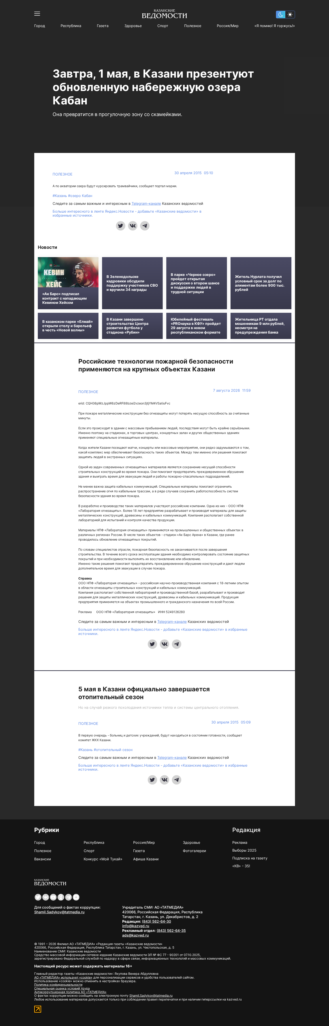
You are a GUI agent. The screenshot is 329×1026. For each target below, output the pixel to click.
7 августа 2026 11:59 (232, 390)
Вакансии (42, 859)
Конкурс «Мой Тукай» (103, 859)
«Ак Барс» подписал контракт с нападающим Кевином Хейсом (64, 298)
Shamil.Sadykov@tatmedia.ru (59, 912)
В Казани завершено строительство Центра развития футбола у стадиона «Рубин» (127, 325)
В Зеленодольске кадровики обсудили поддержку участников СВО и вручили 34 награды (132, 283)
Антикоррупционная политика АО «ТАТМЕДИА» (70, 992)
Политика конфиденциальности (58, 984)
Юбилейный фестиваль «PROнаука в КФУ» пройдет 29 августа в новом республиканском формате (196, 325)
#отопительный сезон (113, 749)
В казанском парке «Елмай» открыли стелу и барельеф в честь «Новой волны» (67, 325)
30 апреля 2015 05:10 (193, 173)
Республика (71, 26)
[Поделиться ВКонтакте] (132, 226)
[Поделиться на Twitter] (120, 226)
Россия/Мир (228, 26)
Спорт (162, 26)
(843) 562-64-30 (156, 921)
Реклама (239, 842)
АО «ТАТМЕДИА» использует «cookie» (63, 977)
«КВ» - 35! (241, 866)
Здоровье (133, 26)
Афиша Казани (146, 859)
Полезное (192, 26)
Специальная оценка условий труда (62, 988)
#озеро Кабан (80, 195)
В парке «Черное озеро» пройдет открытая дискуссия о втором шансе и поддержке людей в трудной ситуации (195, 283)
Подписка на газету (249, 858)
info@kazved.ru (135, 926)
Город (39, 26)
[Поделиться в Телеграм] (145, 226)
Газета (103, 26)
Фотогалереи (194, 850)
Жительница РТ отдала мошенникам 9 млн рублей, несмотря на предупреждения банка (259, 325)
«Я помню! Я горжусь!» (274, 26)
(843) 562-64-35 (171, 930)
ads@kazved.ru (135, 935)
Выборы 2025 (244, 850)
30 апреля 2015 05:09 (231, 722)
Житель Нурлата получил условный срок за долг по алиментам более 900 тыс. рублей (259, 283)
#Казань (60, 195)
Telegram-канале (146, 203)
